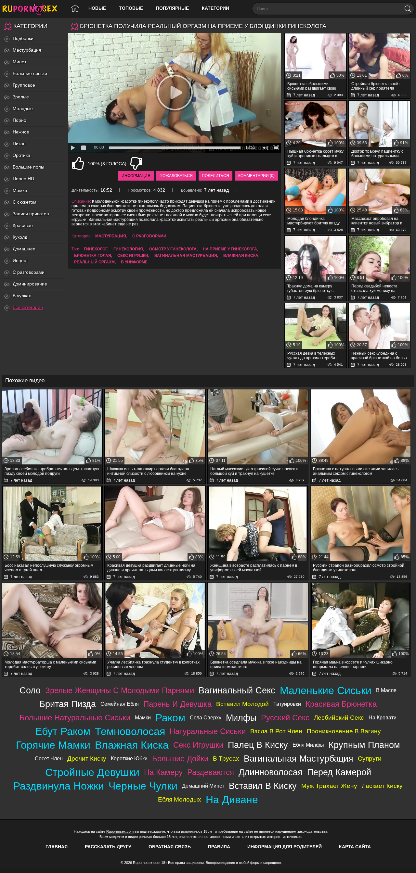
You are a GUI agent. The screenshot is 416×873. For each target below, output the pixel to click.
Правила (219, 846)
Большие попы (28, 167)
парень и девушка (177, 704)
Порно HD (23, 178)
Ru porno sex (32, 9)
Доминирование (30, 283)
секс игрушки (132, 255)
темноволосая (130, 731)
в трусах (226, 758)
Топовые (131, 8)
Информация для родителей (284, 846)
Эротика (21, 155)
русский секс (285, 717)
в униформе (134, 262)
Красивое (23, 225)
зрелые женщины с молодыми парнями (119, 690)
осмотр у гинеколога (173, 249)
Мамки (20, 190)
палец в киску (258, 745)
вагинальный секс (237, 690)
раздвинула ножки (58, 786)
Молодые (23, 108)
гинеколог (95, 249)
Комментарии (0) (256, 175)
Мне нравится (78, 163)
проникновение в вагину (344, 731)
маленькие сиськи (325, 690)
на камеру (163, 772)
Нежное (21, 131)
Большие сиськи (30, 73)
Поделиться (215, 175)
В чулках (22, 295)
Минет (19, 61)
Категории (215, 8)
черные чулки (143, 786)
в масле (386, 690)
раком (170, 718)
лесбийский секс (339, 717)
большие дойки (180, 758)
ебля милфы (308, 745)
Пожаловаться (176, 175)
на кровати (382, 717)
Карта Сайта (355, 846)
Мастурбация (27, 50)
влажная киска (240, 255)
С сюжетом (24, 202)
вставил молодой (242, 704)
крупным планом (364, 745)
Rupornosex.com (120, 831)
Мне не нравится (136, 163)
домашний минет (203, 786)
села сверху (205, 717)
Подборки (23, 38)
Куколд (20, 237)
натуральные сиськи (208, 731)
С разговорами (29, 272)
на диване (232, 799)
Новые (97, 8)
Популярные (172, 8)
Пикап (19, 143)
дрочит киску (86, 758)
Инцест (20, 260)
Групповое (24, 85)
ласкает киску (382, 785)
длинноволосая (271, 772)
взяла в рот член (276, 731)
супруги (370, 758)
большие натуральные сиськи (75, 717)
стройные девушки (92, 772)
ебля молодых (179, 799)
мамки (143, 717)
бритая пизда (67, 704)
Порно (19, 120)
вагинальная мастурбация (185, 255)
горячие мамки (53, 745)
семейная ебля (119, 704)
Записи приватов (31, 213)
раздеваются (210, 772)
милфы (241, 718)
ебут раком (62, 731)
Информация (136, 175)
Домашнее (24, 248)
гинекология (128, 249)
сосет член (49, 758)
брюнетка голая (92, 255)
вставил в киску (263, 786)
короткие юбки (129, 758)
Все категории (28, 307)
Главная (57, 846)
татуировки (287, 704)
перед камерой (339, 772)
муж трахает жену (329, 785)
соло (30, 690)
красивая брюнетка (341, 704)
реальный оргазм (94, 262)
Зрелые (21, 96)
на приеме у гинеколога (230, 249)
